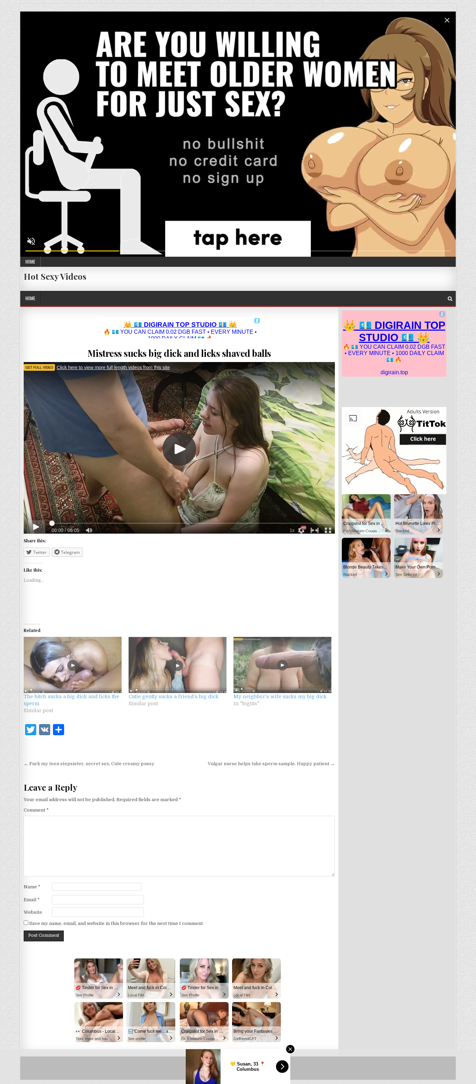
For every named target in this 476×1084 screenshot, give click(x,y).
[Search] (450, 299)
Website (33, 912)
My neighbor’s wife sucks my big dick (280, 696)
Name (32, 886)
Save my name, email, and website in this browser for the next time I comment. (116, 923)
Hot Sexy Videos (55, 276)
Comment (36, 810)
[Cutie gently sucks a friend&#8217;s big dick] (178, 665)
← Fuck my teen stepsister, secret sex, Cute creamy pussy (89, 763)
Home (30, 261)
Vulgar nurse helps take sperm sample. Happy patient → (271, 763)
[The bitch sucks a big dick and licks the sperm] (73, 665)
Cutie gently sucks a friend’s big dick (173, 696)
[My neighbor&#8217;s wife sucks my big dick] (282, 665)
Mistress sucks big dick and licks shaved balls (179, 353)
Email (32, 899)
